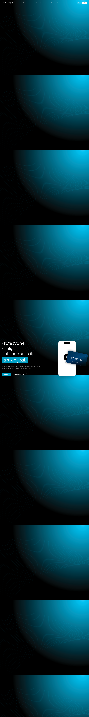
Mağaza (52, 2)
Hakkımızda (43, 2)
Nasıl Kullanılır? (33, 2)
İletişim (70, 2)
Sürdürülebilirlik (61, 2)
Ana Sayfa (23, 2)
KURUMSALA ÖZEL (19, 374)
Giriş (85, 2)
